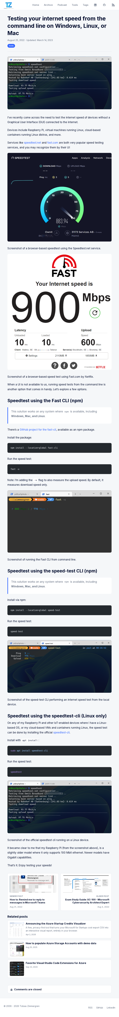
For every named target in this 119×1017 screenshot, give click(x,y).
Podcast (62, 4)
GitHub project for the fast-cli (38, 429)
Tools (75, 4)
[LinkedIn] (95, 5)
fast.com (52, 142)
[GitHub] (104, 5)
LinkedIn (111, 1007)
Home (35, 4)
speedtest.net (32, 142)
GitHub (99, 1007)
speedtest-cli (61, 732)
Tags (85, 4)
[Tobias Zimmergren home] (8, 5)
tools (11, 46)
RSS (90, 1007)
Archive (48, 4)
